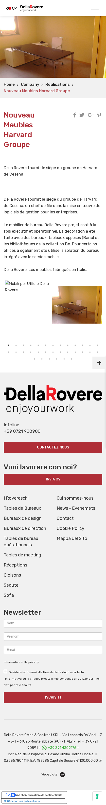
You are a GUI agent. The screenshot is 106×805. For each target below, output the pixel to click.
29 (49, 359)
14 (8, 352)
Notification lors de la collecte (22, 801)
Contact (65, 518)
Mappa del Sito (72, 538)
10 (75, 345)
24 (82, 352)
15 (16, 352)
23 (75, 352)
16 (23, 352)
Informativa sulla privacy (21, 662)
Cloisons (12, 575)
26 (97, 352)
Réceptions (15, 565)
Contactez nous (53, 447)
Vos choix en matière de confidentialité (39, 794)
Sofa (9, 595)
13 (97, 345)
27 (34, 359)
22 (67, 352)
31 (64, 359)
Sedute (11, 585)
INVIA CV (53, 479)
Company (30, 84)
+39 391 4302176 (62, 748)
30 (56, 359)
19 (45, 352)
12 (90, 345)
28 (41, 359)
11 (82, 345)
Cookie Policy (70, 528)
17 (30, 352)
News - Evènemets (76, 508)
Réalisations (57, 84)
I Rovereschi (16, 498)
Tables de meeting (22, 555)
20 (53, 352)
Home (9, 84)
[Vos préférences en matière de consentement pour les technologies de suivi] (97, 796)
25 (90, 352)
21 (60, 352)
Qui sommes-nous (75, 498)
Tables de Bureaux (22, 508)
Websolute (49, 774)
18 (38, 352)
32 (71, 359)
